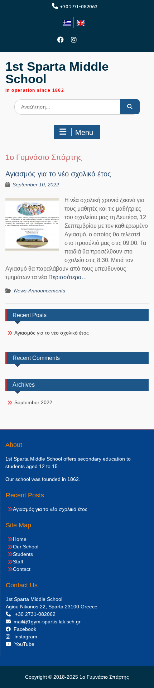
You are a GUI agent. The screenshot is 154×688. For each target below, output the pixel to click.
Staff (18, 561)
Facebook (23, 629)
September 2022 (33, 402)
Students (23, 554)
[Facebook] (61, 40)
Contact (21, 569)
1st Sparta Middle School (57, 72)
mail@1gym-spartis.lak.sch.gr (46, 621)
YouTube (22, 644)
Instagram (23, 636)
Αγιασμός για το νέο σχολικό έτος (58, 174)
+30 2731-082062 (78, 6)
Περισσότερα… (67, 277)
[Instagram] (74, 40)
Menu (84, 132)
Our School (25, 546)
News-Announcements (39, 290)
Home (20, 539)
